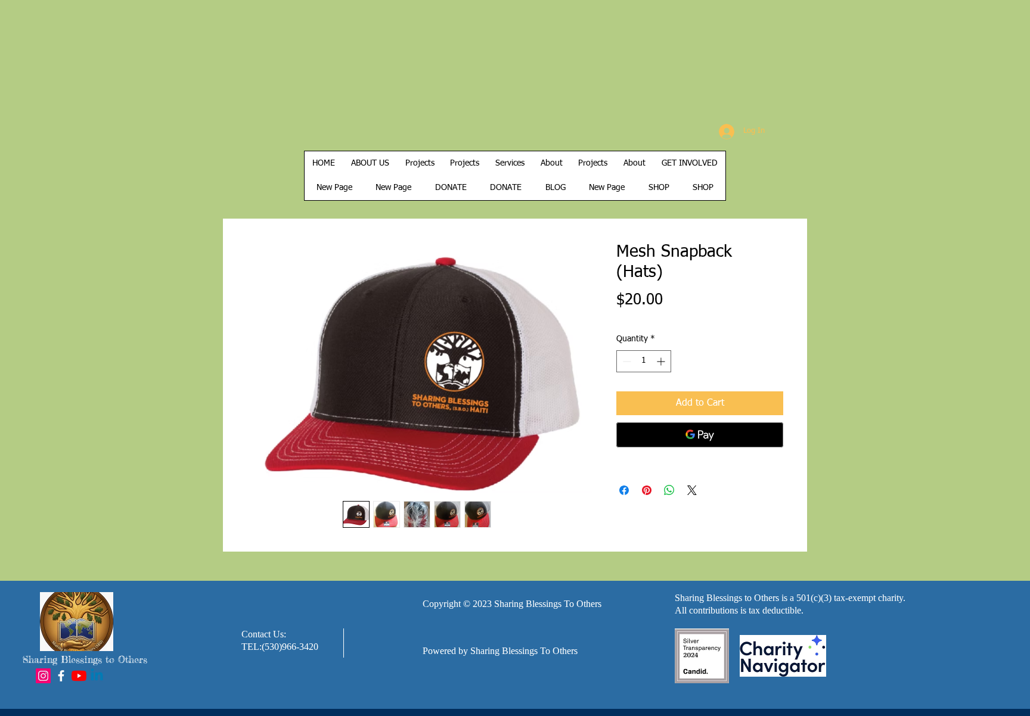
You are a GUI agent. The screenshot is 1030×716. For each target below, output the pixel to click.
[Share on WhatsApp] (669, 490)
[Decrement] (625, 361)
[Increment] (661, 361)
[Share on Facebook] (624, 490)
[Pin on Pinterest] (647, 490)
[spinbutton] (643, 361)
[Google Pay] (699, 434)
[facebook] (61, 675)
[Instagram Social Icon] (43, 675)
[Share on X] (692, 490)
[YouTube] (79, 675)
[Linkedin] (96, 675)
